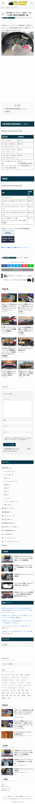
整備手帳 (5, 17)
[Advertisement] (17, 79)
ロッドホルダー (5, 690)
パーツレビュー (9, 515)
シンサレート (13, 682)
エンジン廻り (9, 474)
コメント (6, 399)
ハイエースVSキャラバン (11, 541)
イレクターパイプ (15, 677)
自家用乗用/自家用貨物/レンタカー (16, 109)
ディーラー (4, 685)
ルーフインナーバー (12, 687)
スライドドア (21, 682)
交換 (19, 690)
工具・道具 (8, 519)
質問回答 (23, 695)
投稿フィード (5, 786)
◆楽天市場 (11, 247)
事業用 (8, 111)
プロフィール (6, 798)
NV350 (21, 674)
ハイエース (19, 685)
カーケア (7, 498)
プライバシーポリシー (27, 798)
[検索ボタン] (3, 3)
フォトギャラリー (9, 538)
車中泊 (28, 695)
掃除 (23, 693)
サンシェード (5, 682)
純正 (15, 695)
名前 (4, 420)
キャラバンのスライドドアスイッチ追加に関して (15, 626)
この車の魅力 (8, 534)
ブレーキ (21, 257)
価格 (23, 690)
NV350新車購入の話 (10, 530)
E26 (13, 674)
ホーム (4, 796)
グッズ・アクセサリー (11, 501)
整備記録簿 (8, 512)
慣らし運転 (18, 693)
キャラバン (24, 680)
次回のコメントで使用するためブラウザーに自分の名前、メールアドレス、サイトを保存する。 (18, 439)
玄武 (11, 695)
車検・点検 (8, 504)
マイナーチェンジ (27, 685)
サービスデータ (11, 17)
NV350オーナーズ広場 (11, 526)
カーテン (18, 680)
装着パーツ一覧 (9, 508)
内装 (6, 488)
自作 (19, 695)
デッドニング (12, 685)
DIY (6, 674)
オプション (11, 680)
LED (17, 674)
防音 (9, 698)
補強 (6, 494)
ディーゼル (27, 682)
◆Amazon (4, 247)
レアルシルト (21, 687)
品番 (8, 693)
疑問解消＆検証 (9, 523)
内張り (26, 690)
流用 (3, 695)
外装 (6, 491)
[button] (4, 265)
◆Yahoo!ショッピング (22, 247)
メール (5, 426)
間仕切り (4, 698)
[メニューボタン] (31, 3)
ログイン (3, 784)
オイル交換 (4, 680)
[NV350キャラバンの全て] (17, 3)
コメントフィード (6, 788)
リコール (4, 687)
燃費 (7, 695)
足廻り (7, 478)
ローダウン (13, 690)
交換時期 (26, 257)
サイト (5, 432)
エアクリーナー (24, 677)
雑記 (6, 545)
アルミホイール (5, 677)
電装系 (7, 484)
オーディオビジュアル (11, 481)
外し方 (12, 693)
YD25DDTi (27, 674)
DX (9, 674)
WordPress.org (5, 790)
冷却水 (3, 693)
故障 (27, 693)
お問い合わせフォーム (15, 798)
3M (2, 674)
